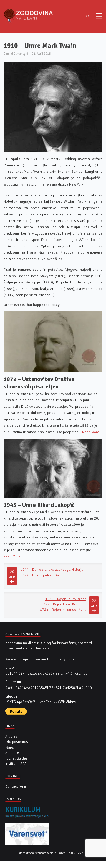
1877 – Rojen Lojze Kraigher (63, 604)
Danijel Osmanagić (16, 54)
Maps (9, 747)
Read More (90, 432)
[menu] (98, 16)
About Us (12, 752)
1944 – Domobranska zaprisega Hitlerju (51, 569)
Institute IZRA (15, 763)
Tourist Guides (16, 758)
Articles (11, 736)
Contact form (15, 786)
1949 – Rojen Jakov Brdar (65, 598)
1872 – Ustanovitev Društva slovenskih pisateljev (39, 383)
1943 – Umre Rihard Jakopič (39, 505)
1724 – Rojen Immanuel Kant (63, 609)
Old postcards (16, 741)
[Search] (87, 16)
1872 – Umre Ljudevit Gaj (40, 575)
